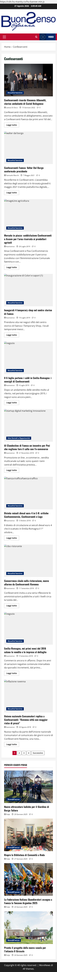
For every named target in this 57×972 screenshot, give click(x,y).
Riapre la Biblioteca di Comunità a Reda (24, 855)
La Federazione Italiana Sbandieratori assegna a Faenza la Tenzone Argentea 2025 (28, 901)
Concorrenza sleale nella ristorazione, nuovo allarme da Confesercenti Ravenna (28, 561)
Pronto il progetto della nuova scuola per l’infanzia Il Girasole (25, 949)
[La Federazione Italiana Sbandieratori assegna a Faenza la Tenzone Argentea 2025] (28, 879)
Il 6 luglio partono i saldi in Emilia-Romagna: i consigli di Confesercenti (28, 357)
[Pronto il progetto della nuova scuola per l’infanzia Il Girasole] (28, 927)
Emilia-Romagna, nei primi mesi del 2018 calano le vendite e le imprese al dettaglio (28, 628)
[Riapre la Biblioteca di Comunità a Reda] (28, 835)
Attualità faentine (15, 93)
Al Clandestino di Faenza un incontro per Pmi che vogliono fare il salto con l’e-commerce (28, 425)
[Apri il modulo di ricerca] (36, 37)
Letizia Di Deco (12, 107)
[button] (4, 37)
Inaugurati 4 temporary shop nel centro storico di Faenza (28, 290)
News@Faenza (14, 799)
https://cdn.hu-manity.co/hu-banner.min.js (22, 1)
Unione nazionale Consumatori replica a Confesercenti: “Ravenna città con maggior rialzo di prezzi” (28, 696)
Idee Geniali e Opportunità (19, 438)
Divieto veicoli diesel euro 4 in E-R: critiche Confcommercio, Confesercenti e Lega (28, 493)
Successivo (38, 753)
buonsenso (10, 246)
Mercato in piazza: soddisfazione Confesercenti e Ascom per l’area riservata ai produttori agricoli (28, 215)
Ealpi (8, 814)
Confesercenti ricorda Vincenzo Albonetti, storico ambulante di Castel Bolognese (28, 80)
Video (51, 36)
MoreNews (44, 965)
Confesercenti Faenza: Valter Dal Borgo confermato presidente (28, 148)
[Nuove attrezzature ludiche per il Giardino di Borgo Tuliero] (28, 786)
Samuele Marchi (12, 175)
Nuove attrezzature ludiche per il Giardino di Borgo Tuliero (26, 808)
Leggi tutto (12, 125)
